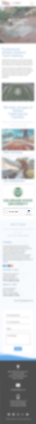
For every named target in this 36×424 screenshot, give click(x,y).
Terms (30, 214)
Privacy (27, 214)
